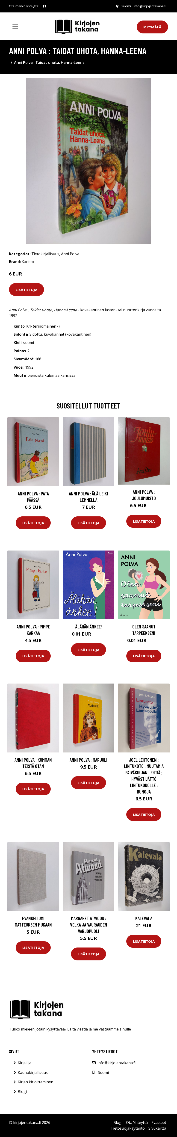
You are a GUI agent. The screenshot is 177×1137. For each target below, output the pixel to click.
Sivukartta (157, 1128)
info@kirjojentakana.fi (150, 6)
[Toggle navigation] (15, 26)
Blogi (22, 1091)
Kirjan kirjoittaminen (35, 1081)
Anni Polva (70, 253)
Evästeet (158, 1122)
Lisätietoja (26, 289)
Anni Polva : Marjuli (88, 760)
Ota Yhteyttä (137, 1122)
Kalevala (143, 918)
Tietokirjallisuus (45, 253)
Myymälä (152, 27)
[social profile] (44, 6)
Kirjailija (24, 1062)
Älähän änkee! (88, 626)
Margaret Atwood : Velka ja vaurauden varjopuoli (88, 924)
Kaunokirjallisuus (33, 1072)
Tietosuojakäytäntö (128, 1128)
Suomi (126, 6)
